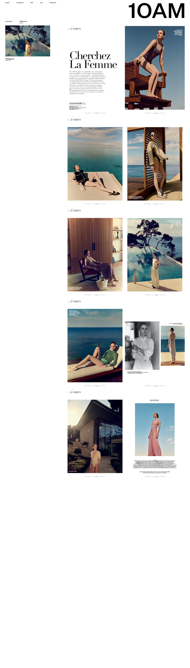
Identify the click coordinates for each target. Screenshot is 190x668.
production (8, 21)
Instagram (53, 3)
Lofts (31, 3)
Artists (7, 3)
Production (19, 3)
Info (41, 3)
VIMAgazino (9, 59)
